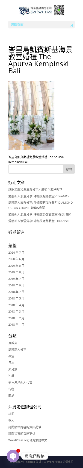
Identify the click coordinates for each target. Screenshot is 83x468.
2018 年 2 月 (16, 318)
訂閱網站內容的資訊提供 (24, 427)
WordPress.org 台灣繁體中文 (27, 440)
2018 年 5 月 (16, 298)
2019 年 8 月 (16, 272)
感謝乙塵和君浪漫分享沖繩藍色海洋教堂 (35, 189)
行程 (11, 389)
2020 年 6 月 (16, 259)
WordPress (54, 462)
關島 (11, 395)
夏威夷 (12, 343)
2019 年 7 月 (16, 279)
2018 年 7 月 (16, 292)
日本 (11, 362)
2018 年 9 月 (16, 285)
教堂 (11, 356)
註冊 (11, 414)
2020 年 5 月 (16, 265)
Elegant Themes (24, 462)
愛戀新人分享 (17, 349)
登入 (11, 420)
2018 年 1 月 (16, 324)
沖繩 (11, 376)
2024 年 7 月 (16, 252)
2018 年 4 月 (16, 305)
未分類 (12, 369)
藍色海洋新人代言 (20, 382)
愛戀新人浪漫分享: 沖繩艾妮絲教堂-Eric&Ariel (38, 221)
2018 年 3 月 (16, 311)
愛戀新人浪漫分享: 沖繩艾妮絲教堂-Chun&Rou (39, 196)
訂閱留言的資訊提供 (21, 433)
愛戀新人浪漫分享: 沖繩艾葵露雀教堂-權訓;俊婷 (39, 214)
